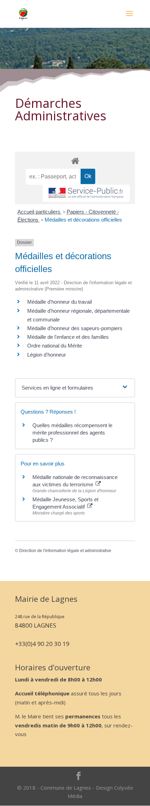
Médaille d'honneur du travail (59, 302)
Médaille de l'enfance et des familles (68, 337)
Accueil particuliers (39, 212)
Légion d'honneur (46, 355)
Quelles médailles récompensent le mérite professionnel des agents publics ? (72, 432)
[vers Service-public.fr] (86, 193)
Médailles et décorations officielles (83, 220)
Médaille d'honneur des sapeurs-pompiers (74, 328)
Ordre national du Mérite (54, 346)
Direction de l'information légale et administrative (65, 550)
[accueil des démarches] (75, 160)
